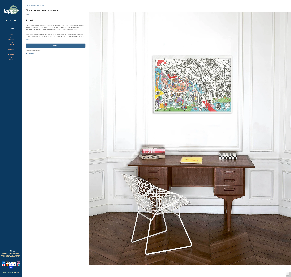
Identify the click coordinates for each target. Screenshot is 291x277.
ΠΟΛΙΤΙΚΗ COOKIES (14, 256)
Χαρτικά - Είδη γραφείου (11, 42)
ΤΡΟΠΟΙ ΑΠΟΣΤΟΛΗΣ (15, 255)
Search (11, 20)
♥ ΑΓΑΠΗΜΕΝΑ (11, 28)
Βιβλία (11, 47)
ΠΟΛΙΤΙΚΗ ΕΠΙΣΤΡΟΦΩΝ (14, 253)
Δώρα (11, 44)
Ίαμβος (14, 271)
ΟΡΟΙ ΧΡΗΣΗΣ (6, 256)
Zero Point (17, 272)
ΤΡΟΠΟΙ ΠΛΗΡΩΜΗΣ (5, 255)
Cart (15, 20)
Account (7, 20)
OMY (29, 14)
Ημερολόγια (11, 49)
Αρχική (11, 34)
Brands (11, 59)
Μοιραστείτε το (31, 53)
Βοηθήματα (11, 57)
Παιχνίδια (11, 37)
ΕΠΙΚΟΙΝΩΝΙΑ (5, 253)
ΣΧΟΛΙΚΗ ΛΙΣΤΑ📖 (11, 52)
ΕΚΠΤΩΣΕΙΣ (11, 54)
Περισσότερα (28, 39)
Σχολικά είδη (11, 39)
